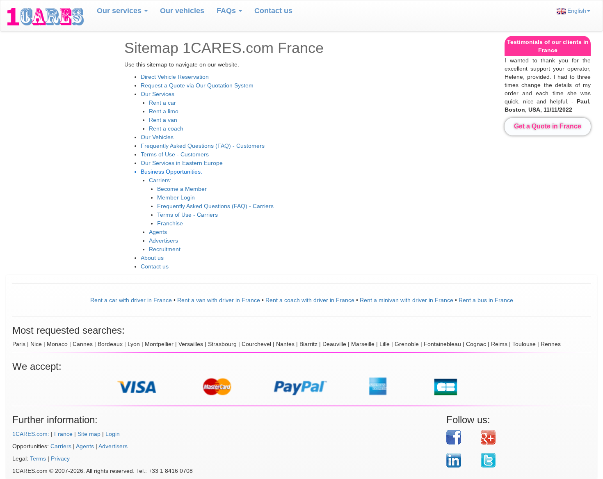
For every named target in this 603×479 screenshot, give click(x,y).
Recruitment (164, 249)
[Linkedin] (460, 460)
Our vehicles (182, 11)
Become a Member (182, 189)
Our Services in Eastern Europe (182, 163)
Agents (158, 232)
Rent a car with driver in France (131, 300)
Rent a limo (163, 111)
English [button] (576, 10)
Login (112, 434)
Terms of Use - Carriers (187, 214)
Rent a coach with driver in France (309, 300)
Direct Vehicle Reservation (175, 76)
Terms (38, 458)
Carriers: (160, 180)
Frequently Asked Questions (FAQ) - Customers (203, 145)
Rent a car (162, 102)
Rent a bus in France (486, 300)
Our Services (157, 94)
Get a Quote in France (547, 126)
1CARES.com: (30, 434)
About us (152, 257)
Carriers (60, 446)
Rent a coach (166, 128)
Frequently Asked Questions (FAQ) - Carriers (215, 206)
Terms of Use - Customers (175, 154)
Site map (89, 434)
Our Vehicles (157, 137)
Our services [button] (120, 11)
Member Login (176, 197)
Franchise (170, 223)
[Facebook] (460, 437)
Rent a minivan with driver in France (406, 300)
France (63, 434)
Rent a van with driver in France (218, 300)
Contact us (273, 11)
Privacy (60, 458)
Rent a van (163, 120)
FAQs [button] (227, 11)
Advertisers (163, 240)
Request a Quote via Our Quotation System (197, 85)
